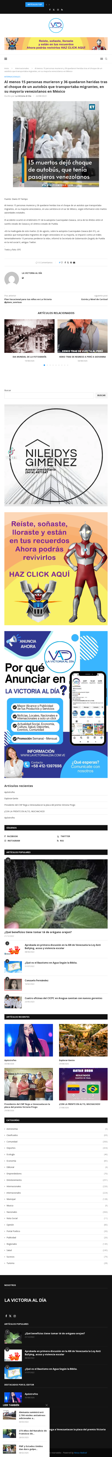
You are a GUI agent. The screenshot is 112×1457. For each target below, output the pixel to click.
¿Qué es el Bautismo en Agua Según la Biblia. (51, 962)
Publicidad (57, 1237)
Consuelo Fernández (36, 980)
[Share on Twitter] (68, 262)
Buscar (7, 390)
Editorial (57, 1167)
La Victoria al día (23, 96)
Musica (57, 1205)
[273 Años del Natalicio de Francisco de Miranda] (9, 1433)
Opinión (57, 1224)
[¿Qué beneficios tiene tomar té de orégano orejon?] (56, 894)
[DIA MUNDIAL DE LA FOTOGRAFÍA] (29, 336)
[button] (46, 4)
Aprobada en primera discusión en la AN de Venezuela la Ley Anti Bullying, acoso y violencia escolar (63, 946)
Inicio (6, 68)
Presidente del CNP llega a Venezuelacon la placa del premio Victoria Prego (39, 804)
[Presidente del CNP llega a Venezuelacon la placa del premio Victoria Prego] (28, 1084)
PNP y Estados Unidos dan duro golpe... (31, 1448)
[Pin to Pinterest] (71, 262)
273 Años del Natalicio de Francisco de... (33, 1432)
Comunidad (57, 1141)
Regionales (57, 1244)
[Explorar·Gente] (83, 1040)
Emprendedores (57, 1173)
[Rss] (62, 9)
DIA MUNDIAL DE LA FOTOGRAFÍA (29, 356)
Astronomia (57, 1128)
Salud (57, 1250)
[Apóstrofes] (28, 1040)
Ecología (57, 1154)
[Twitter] (54, 9)
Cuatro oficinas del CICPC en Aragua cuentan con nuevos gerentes (63, 998)
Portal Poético (57, 1231)
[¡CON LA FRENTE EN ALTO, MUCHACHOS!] (83, 1084)
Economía (57, 1160)
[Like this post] (62, 262)
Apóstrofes (9, 792)
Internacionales (22, 68)
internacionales (57, 1192)
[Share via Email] (74, 262)
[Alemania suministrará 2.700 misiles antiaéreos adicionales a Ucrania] (9, 1415)
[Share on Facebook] (65, 262)
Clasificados (57, 1135)
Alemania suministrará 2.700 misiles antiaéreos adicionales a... (32, 1415)
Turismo (57, 1263)
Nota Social (57, 1218)
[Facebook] (49, 9)
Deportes (57, 1148)
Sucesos (57, 1256)
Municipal (57, 1199)
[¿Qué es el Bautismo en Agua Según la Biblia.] (13, 967)
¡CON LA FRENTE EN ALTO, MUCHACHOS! (24, 811)
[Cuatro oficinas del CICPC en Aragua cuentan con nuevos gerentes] (13, 1002)
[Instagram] (58, 9)
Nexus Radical (80, 1452)
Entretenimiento (57, 1180)
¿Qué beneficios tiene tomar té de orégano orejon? (38, 932)
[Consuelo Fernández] (13, 985)
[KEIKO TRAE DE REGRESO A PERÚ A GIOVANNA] (82, 336)
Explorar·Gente (11, 798)
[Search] (106, 59)
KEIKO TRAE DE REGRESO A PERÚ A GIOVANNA (82, 356)
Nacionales (57, 1212)
